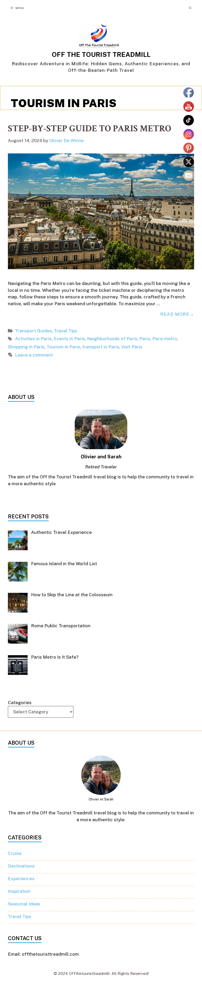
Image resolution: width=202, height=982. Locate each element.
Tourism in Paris (63, 346)
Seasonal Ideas (24, 903)
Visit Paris (131, 346)
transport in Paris (100, 346)
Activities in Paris (33, 338)
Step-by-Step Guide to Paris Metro (89, 128)
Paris (144, 338)
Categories (20, 702)
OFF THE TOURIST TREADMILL (101, 54)
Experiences (21, 878)
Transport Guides (33, 330)
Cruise (15, 853)
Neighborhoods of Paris (112, 338)
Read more (174, 314)
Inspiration (19, 891)
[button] (190, 8)
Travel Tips (65, 330)
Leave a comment (34, 355)
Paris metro (164, 338)
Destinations (21, 866)
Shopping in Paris (26, 346)
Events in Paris (69, 338)
